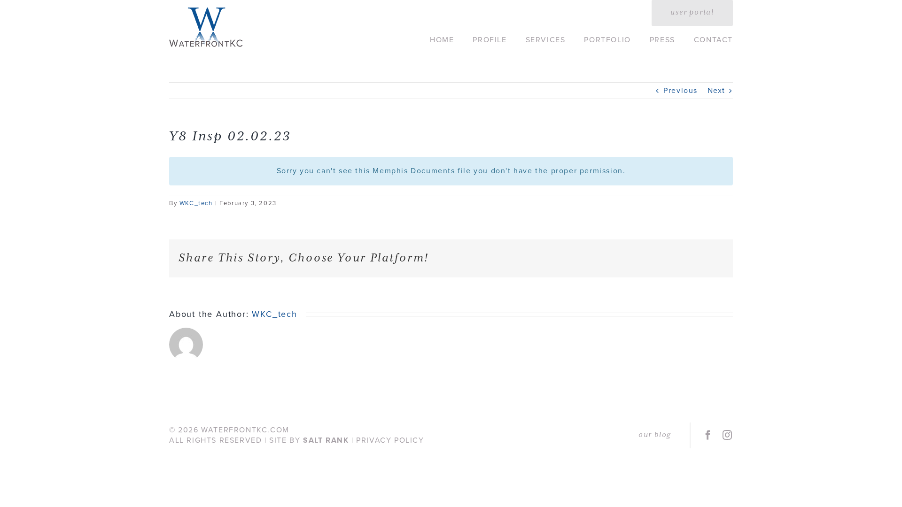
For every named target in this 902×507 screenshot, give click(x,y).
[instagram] (728, 435)
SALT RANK (326, 440)
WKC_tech (196, 203)
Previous (680, 90)
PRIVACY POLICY (390, 440)
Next (716, 90)
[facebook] (708, 435)
